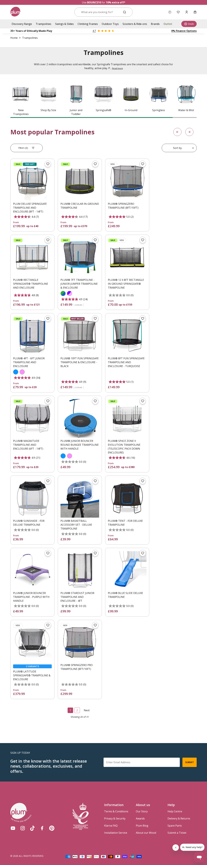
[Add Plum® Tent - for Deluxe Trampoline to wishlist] (142, 481)
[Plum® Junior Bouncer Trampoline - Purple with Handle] (32, 570)
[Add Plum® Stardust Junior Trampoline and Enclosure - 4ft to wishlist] (95, 553)
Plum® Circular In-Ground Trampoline (79, 205)
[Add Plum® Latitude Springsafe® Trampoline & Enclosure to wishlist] (48, 625)
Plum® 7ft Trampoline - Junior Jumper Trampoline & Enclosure (79, 283)
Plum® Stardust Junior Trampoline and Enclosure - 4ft (77, 597)
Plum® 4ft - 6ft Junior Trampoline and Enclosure (29, 362)
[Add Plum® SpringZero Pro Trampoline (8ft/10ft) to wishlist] (95, 625)
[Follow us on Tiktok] (32, 828)
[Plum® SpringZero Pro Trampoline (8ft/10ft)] (79, 642)
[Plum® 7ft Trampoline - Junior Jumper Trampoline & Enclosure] (79, 257)
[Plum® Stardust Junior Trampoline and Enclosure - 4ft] (79, 570)
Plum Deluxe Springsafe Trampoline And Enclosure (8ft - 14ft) (30, 207)
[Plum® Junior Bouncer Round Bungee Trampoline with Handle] (79, 418)
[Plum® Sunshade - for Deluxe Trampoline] (32, 498)
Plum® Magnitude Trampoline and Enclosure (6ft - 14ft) (28, 444)
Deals (191, 23)
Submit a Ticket (177, 832)
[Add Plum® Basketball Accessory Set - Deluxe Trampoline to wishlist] (95, 481)
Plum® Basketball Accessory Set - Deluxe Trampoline (76, 524)
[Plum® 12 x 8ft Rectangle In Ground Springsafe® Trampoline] (127, 257)
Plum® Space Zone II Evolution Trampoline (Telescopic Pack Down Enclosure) (124, 446)
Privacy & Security (114, 818)
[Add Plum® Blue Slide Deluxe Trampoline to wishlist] (142, 553)
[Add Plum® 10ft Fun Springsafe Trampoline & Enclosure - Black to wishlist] (95, 318)
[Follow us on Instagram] (22, 828)
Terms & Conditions (116, 811)
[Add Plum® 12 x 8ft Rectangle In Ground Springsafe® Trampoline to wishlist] (142, 240)
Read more (117, 68)
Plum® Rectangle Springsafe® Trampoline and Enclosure (30, 283)
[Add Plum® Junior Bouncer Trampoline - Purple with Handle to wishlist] (48, 553)
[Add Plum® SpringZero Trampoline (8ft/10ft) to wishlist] (142, 164)
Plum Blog (142, 825)
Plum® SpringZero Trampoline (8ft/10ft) (123, 205)
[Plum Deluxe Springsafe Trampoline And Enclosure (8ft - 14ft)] (32, 181)
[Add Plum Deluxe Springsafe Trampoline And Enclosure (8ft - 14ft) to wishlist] (48, 164)
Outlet (167, 24)
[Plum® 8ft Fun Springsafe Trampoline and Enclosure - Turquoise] (127, 336)
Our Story (142, 811)
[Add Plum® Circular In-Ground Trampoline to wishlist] (95, 164)
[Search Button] (124, 12)
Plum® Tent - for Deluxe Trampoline (125, 522)
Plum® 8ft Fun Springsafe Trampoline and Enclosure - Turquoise (126, 362)
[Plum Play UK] (15, 12)
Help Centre (175, 811)
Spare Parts (175, 825)
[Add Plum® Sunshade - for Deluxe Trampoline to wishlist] (48, 481)
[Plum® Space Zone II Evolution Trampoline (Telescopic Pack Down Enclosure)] (127, 418)
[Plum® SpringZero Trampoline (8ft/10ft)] (127, 181)
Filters (23, 147)
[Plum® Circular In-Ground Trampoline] (79, 181)
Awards (140, 818)
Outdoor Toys (110, 24)
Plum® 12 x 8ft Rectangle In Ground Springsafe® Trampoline (126, 283)
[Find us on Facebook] (42, 828)
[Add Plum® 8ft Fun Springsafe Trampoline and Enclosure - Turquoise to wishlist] (142, 318)
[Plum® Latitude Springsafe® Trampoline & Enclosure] (32, 642)
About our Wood (146, 832)
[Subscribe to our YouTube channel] (13, 828)
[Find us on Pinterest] (51, 828)
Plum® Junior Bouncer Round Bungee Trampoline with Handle (79, 444)
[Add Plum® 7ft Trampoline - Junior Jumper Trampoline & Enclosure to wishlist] (95, 240)
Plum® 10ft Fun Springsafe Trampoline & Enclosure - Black (79, 362)
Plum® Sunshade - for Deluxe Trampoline (28, 522)
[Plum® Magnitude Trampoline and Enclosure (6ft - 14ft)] (32, 418)
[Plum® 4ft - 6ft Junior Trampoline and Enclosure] (32, 336)
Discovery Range (22, 24)
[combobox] (99, 12)
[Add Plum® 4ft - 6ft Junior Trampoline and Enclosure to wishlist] (48, 318)
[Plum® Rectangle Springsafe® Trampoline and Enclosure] (32, 257)
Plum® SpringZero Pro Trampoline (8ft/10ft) (76, 667)
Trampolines (43, 24)
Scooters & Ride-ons (135, 24)
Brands (155, 24)
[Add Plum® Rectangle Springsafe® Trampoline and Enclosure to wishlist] (48, 240)
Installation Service (115, 832)
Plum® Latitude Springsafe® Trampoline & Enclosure (31, 675)
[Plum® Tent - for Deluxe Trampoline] (127, 498)
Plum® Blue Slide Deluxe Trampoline (125, 595)
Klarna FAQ (111, 825)
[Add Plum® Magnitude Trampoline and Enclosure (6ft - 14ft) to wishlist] (48, 401)
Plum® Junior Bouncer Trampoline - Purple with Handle (31, 597)
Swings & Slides (64, 24)
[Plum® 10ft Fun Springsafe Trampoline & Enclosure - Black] (79, 336)
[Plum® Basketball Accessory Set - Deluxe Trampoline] (79, 498)
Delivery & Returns (179, 818)
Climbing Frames (88, 24)
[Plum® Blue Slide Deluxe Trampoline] (127, 570)
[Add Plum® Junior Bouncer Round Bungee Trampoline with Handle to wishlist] (95, 401)
